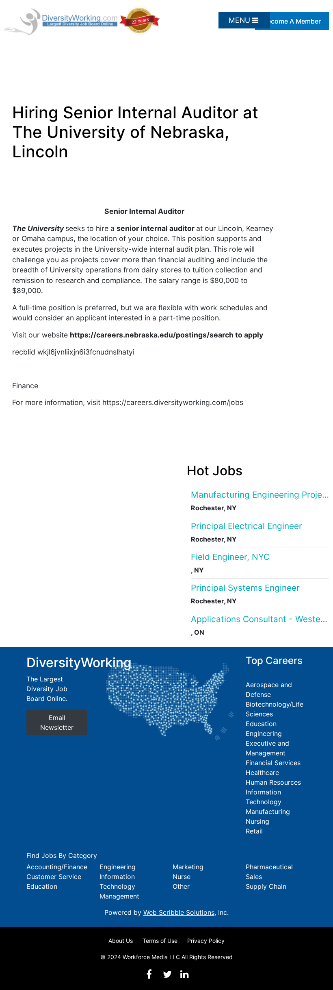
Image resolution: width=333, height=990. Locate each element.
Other (181, 886)
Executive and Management (267, 748)
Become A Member (292, 21)
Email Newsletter (57, 722)
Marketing (188, 867)
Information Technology (263, 797)
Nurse (181, 877)
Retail (254, 831)
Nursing (257, 821)
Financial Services (273, 763)
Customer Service (53, 877)
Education (261, 724)
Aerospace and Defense (269, 689)
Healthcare (262, 772)
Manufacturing (268, 811)
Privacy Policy (206, 940)
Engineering (264, 733)
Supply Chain (266, 886)
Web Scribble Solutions (178, 912)
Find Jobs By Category (61, 855)
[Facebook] (149, 974)
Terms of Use (160, 940)
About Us (120, 940)
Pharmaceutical (269, 867)
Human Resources (273, 782)
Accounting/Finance (56, 867)
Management (119, 896)
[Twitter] (167, 974)
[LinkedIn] (184, 974)
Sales (254, 877)
